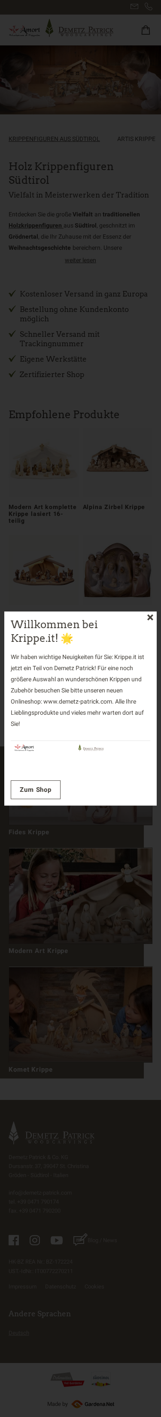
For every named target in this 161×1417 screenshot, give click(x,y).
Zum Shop (36, 789)
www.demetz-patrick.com (77, 701)
